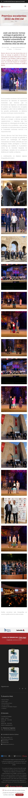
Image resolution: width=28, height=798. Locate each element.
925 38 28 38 (5, 741)
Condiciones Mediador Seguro (9, 706)
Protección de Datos (7, 703)
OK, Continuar (19, 794)
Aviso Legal (5, 701)
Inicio (12, 21)
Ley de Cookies (5, 705)
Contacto (4, 708)
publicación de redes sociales (14, 614)
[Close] (26, 788)
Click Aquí (22, 637)
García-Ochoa (5, 699)
